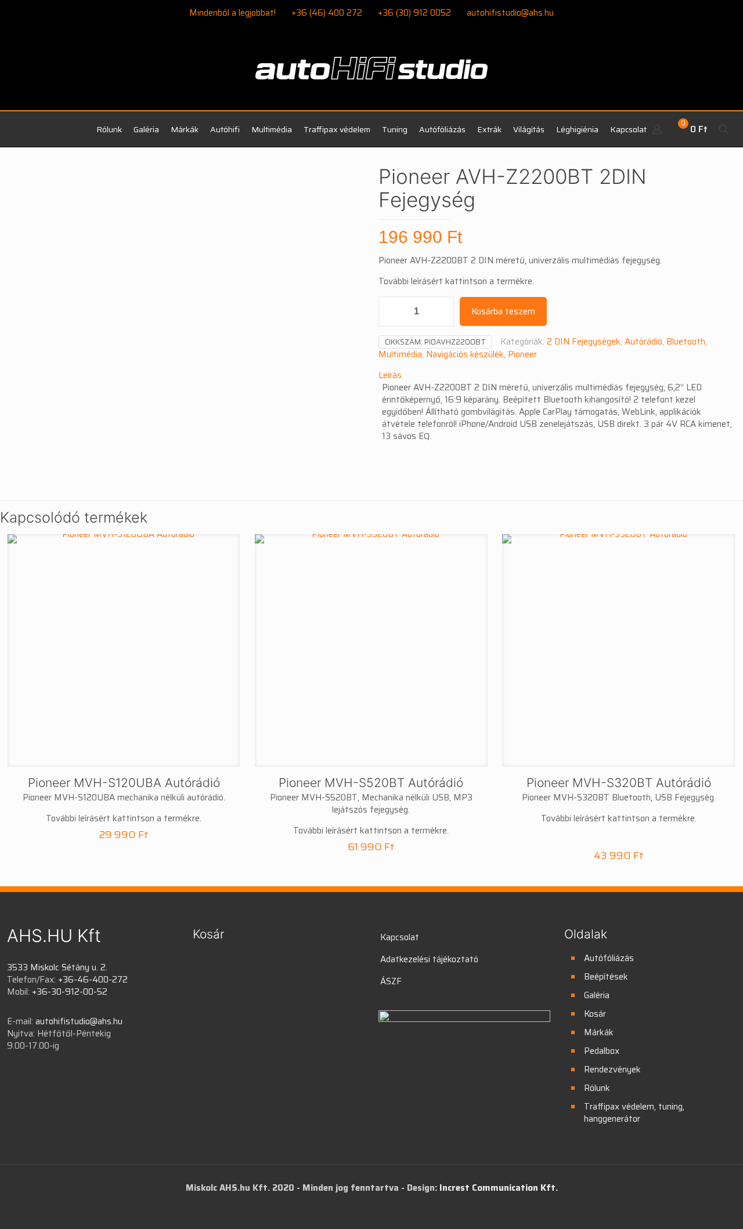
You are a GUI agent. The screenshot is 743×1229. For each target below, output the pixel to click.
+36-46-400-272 (93, 980)
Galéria (596, 995)
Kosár (595, 1014)
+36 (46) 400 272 (326, 13)
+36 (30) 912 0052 (414, 13)
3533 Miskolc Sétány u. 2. (57, 967)
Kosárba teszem (503, 311)
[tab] (557, 375)
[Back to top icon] (687, 1205)
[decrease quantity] (391, 311)
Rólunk (597, 1088)
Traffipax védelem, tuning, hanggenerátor (634, 1113)
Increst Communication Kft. (498, 1188)
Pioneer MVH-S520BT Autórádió (371, 782)
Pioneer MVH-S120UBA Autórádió (124, 782)
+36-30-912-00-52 (69, 992)
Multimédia (400, 354)
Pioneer (522, 354)
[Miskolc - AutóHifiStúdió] (371, 75)
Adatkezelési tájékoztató (429, 959)
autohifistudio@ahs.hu (510, 13)
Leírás (390, 375)
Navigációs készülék (465, 354)
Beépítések (606, 977)
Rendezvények (612, 1069)
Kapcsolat (399, 937)
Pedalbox (601, 1051)
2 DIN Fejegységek (584, 342)
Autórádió (643, 342)
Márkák (599, 1032)
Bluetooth (685, 342)
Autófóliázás (609, 958)
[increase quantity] (441, 311)
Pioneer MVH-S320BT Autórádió (618, 782)
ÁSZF (391, 981)
